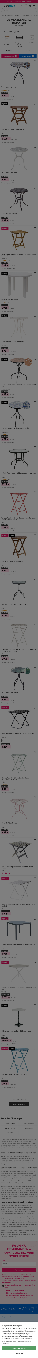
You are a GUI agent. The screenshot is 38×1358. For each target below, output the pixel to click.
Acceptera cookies (19, 1348)
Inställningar (19, 1353)
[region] (19, 1340)
